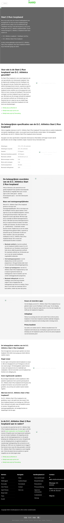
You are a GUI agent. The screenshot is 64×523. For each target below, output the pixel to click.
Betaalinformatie (38, 481)
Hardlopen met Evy (6, 26)
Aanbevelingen (22, 481)
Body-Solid (4, 493)
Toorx (2, 496)
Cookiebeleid (38, 495)
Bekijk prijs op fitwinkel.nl (10, 107)
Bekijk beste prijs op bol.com (11, 110)
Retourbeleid (38, 484)
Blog (40, 520)
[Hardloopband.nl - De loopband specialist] (32, 3)
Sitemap (36, 498)
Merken (22, 520)
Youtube (43, 520)
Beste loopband (16, 520)
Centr (2, 478)
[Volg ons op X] (56, 499)
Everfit (3, 499)
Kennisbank (21, 484)
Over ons (20, 490)
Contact (20, 487)
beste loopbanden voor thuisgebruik (15, 431)
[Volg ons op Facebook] (50, 499)
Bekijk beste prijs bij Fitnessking (12, 113)
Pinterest (48, 520)
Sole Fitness (4, 487)
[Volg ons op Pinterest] (58, 499)
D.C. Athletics (13, 28)
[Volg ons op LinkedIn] (61, 499)
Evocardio (4, 484)
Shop (19, 478)
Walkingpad (4, 481)
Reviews (26, 520)
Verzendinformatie (39, 478)
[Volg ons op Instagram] (53, 499)
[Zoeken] (62, 3)
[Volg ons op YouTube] (50, 502)
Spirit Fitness (4, 490)
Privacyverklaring (39, 487)
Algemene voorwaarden (38, 491)
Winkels (31, 520)
